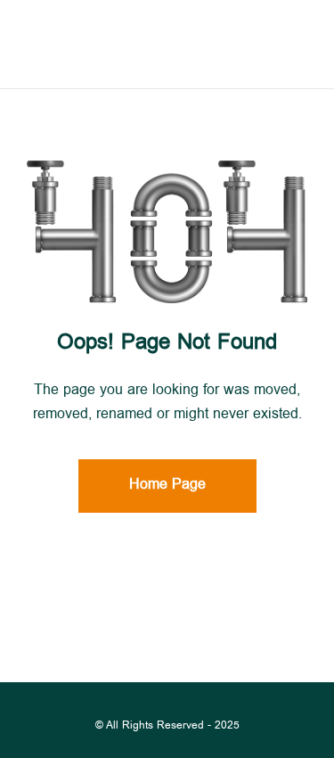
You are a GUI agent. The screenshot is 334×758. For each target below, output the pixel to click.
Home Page (167, 485)
